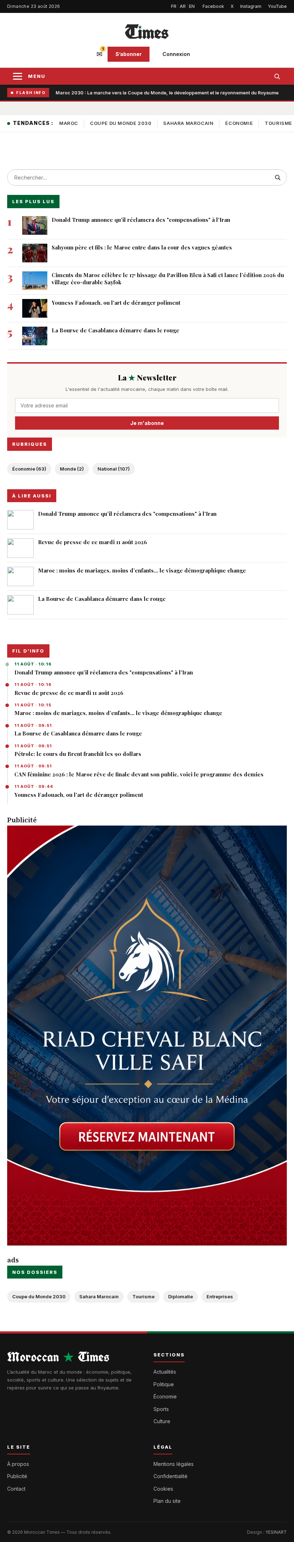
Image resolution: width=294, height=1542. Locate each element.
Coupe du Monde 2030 (120, 123)
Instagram (250, 6)
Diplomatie (180, 1296)
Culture (161, 1421)
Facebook (213, 6)
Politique (163, 1384)
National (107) (114, 469)
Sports (161, 1409)
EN (192, 6)
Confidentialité (170, 1476)
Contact (16, 1489)
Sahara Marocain (188, 123)
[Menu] (17, 76)
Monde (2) (72, 469)
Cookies (163, 1489)
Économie (239, 123)
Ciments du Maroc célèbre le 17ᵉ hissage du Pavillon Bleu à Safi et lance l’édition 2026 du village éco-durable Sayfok (168, 278)
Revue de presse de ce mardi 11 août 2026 (68, 692)
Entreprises (220, 1296)
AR (183, 6)
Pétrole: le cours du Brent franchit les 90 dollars (77, 753)
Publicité (17, 1476)
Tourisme (143, 1296)
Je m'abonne (147, 423)
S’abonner (128, 54)
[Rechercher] (277, 76)
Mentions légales (173, 1464)
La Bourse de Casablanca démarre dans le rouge (78, 733)
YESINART (276, 1532)
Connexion (176, 54)
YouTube (277, 6)
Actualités (164, 1372)
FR (173, 6)
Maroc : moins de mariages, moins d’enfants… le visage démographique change (118, 712)
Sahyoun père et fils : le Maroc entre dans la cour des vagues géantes (142, 247)
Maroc (68, 123)
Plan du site (167, 1501)
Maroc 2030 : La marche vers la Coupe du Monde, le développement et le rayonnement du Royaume (167, 92)
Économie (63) (29, 469)
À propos (18, 1464)
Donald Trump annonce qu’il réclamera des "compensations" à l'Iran (103, 672)
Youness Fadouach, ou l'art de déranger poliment (78, 794)
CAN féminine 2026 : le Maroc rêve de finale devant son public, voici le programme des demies (139, 774)
